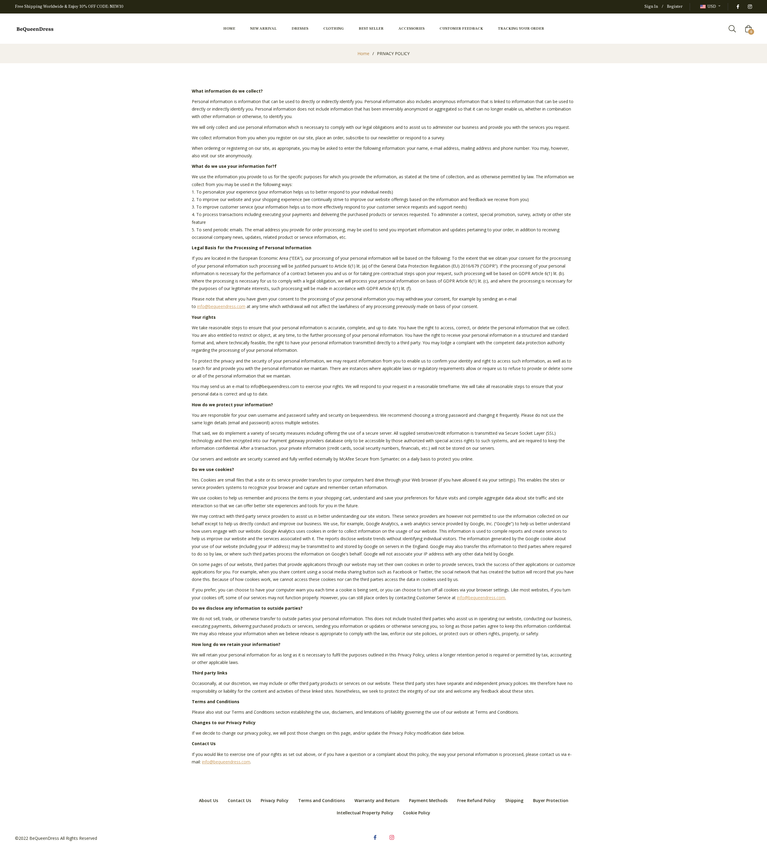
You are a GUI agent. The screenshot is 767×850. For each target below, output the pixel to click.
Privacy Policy (275, 800)
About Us (208, 800)
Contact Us (239, 800)
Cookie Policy (416, 813)
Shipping (514, 800)
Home (363, 53)
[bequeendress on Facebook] (737, 6)
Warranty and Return (376, 800)
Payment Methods (428, 800)
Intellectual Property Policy (365, 813)
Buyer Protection (550, 800)
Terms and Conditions (321, 800)
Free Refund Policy (476, 800)
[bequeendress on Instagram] (749, 6)
